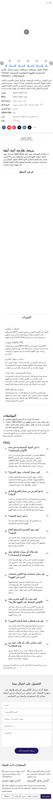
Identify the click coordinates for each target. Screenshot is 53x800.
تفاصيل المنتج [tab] (26, 137)
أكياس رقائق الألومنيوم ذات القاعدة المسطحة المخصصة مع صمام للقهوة (38, 782)
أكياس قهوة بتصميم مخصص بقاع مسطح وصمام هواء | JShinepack (12, 782)
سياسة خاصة (7, 791)
